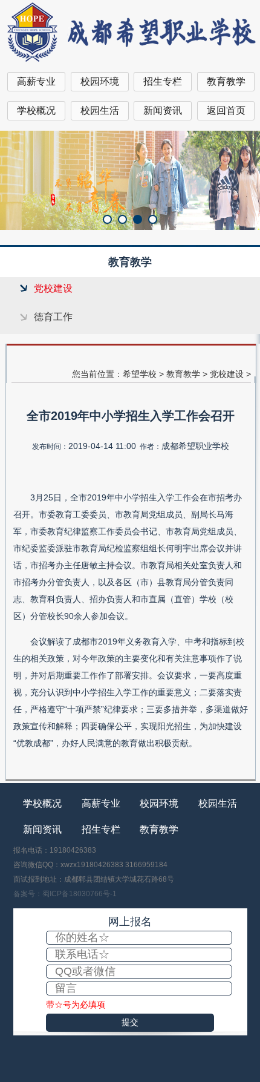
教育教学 (226, 81)
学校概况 (36, 110)
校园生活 (99, 110)
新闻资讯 (162, 110)
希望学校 (140, 374)
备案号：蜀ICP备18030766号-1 (65, 894)
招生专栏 (162, 81)
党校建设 (53, 288)
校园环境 (99, 81)
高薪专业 (36, 81)
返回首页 (226, 110)
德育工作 (53, 317)
